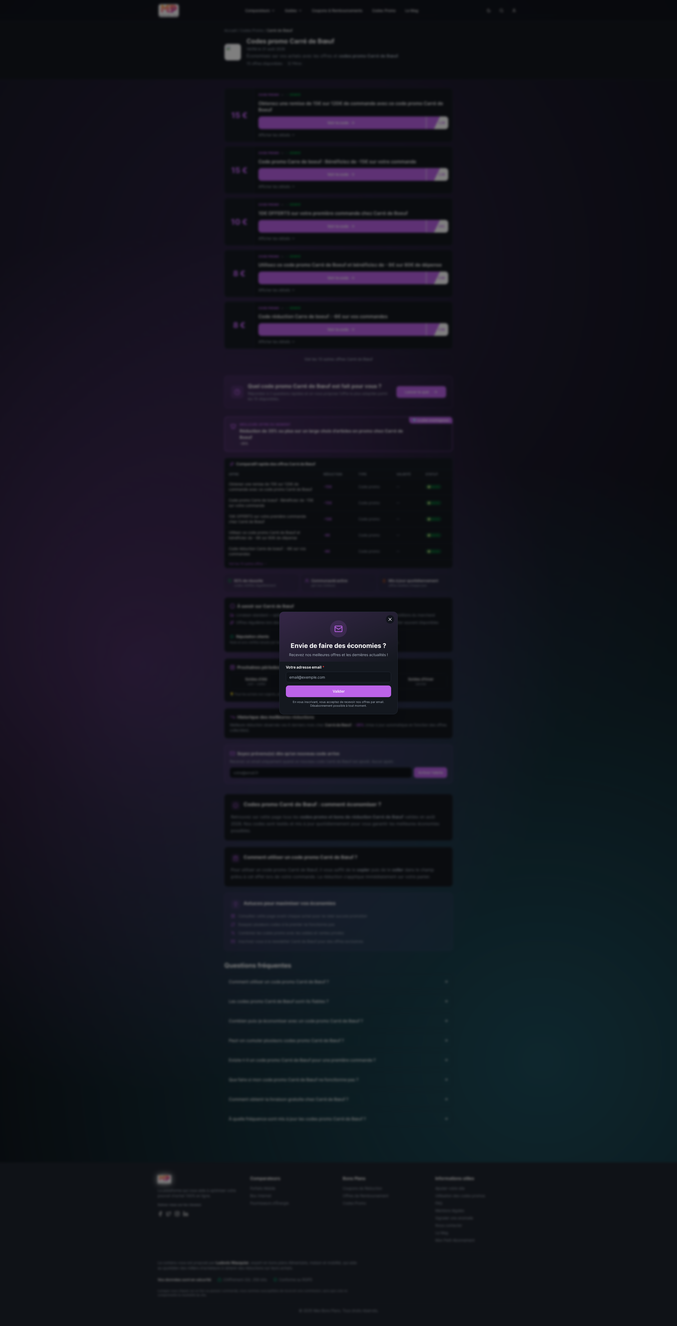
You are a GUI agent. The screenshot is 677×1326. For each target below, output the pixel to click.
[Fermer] (390, 619)
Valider (339, 691)
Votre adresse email (305, 667)
